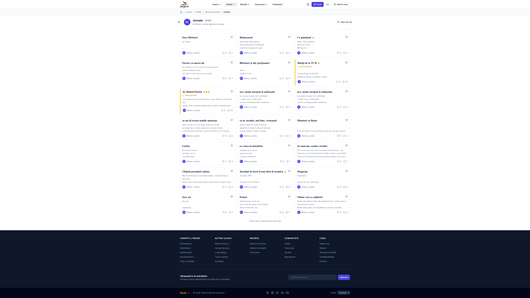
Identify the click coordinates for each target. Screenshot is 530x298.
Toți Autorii (254, 252)
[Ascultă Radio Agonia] (327, 4)
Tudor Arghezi (221, 257)
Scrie (319, 4)
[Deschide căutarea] (307, 4)
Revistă (243, 4)
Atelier (229, 4)
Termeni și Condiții (328, 252)
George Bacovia (222, 248)
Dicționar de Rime (258, 243)
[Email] (287, 292)
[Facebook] (267, 292)
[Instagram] (272, 292)
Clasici (215, 4)
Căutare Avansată (258, 248)
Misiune (323, 248)
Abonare (344, 277)
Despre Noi (325, 243)
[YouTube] (282, 292)
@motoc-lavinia (212, 12)
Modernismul (186, 252)
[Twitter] (277, 292)
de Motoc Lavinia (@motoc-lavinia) (208, 24)
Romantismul (185, 243)
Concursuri (260, 4)
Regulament (290, 257)
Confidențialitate (327, 257)
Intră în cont (342, 4)
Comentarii (277, 4)
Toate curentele (187, 261)
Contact (323, 261)
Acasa (189, 12)
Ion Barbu (219, 261)
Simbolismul (185, 248)
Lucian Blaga (220, 252)
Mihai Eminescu (222, 243)
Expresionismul (186, 257)
